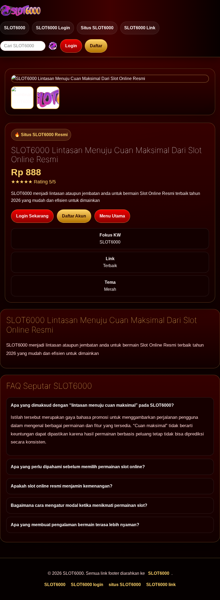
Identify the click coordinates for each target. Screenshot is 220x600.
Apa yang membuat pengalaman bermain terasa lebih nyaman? (75, 524)
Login (71, 45)
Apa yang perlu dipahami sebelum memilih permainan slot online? (78, 466)
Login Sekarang (32, 216)
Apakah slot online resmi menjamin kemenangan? (61, 486)
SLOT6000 (14, 28)
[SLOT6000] (20, 10)
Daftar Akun (74, 216)
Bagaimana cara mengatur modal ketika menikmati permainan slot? (79, 505)
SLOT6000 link (139, 28)
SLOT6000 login (53, 28)
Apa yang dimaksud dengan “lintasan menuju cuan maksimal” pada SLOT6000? (92, 405)
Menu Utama (112, 216)
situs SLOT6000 (97, 28)
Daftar (96, 45)
